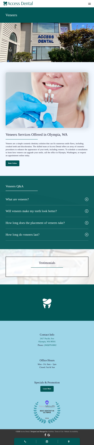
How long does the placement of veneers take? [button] (35, 223)
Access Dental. (25, 431)
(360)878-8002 (50, 345)
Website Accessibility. (71, 431)
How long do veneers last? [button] (22, 234)
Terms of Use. (59, 431)
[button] (89, 4)
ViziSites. (51, 431)
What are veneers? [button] (17, 199)
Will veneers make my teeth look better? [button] (31, 211)
